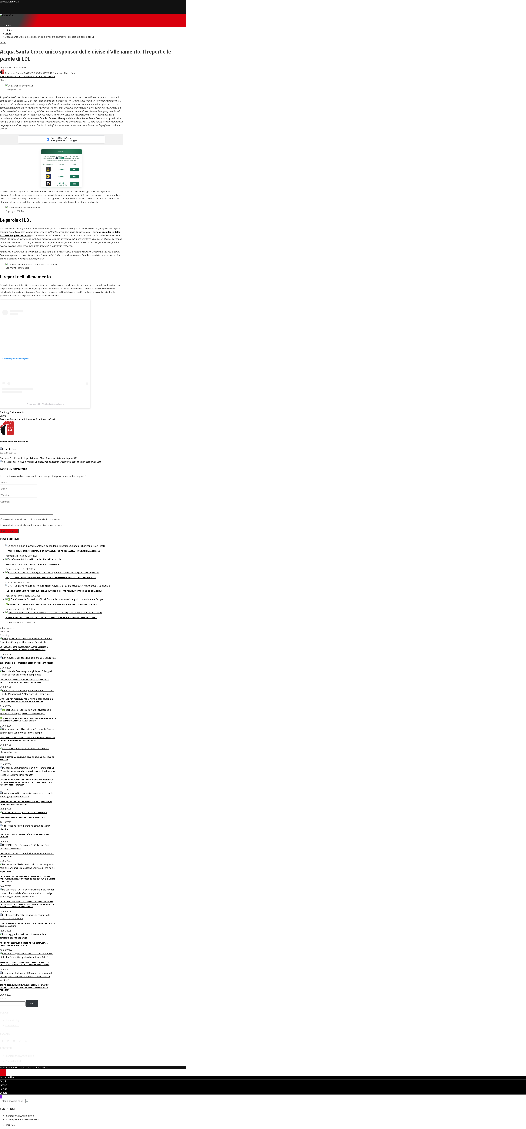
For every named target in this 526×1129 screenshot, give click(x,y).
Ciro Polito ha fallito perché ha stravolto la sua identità (24, 835)
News (3, 42)
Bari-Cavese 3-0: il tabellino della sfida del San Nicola (32, 564)
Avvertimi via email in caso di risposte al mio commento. (31, 519)
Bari (2, 412)
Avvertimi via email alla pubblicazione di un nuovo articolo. (33, 525)
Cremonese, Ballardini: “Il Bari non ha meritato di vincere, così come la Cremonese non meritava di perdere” (24, 987)
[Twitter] (8, 1040)
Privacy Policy (12, 1020)
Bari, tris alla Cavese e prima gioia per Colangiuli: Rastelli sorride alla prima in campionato (50, 577)
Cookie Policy (12, 1025)
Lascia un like (7, 1077)
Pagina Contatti (13, 1060)
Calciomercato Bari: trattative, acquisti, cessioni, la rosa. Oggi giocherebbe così (26, 802)
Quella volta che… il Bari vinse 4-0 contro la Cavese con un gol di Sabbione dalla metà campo (51, 617)
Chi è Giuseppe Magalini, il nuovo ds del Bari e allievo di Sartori (27, 758)
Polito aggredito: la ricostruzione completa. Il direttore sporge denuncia (24, 944)
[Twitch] (20, 1040)
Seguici (3, 1081)
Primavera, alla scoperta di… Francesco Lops (22, 817)
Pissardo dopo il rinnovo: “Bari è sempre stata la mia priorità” (38, 456)
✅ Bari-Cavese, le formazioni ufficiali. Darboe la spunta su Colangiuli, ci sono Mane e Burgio (51, 604)
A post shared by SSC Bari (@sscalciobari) (45, 404)
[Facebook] (2, 1040)
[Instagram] (14, 1040)
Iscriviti (3, 1084)
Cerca (3, 998)
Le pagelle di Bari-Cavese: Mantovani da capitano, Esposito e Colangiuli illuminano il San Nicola (52, 550)
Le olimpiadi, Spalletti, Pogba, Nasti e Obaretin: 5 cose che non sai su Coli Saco (56, 461)
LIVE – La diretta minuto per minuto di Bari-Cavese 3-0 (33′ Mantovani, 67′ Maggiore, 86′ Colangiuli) (53, 590)
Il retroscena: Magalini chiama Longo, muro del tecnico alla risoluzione (27, 924)
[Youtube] (26, 1040)
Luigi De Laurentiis (14, 412)
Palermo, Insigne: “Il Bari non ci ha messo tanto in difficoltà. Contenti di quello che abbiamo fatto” (24, 963)
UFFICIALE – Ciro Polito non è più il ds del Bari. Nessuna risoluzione (27, 854)
